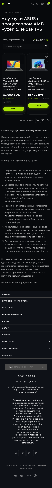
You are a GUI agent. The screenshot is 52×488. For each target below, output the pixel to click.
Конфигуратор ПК (12, 314)
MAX (36, 453)
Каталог (7, 294)
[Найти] (46, 46)
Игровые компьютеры (15, 301)
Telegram (22, 453)
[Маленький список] (47, 40)
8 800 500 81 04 (26, 376)
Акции (6, 321)
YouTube (29, 453)
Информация (10, 348)
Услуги (6, 328)
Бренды (6, 335)
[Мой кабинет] (42, 4)
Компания (8, 341)
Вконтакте (16, 453)
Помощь (7, 355)
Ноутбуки (7, 308)
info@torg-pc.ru (28, 381)
